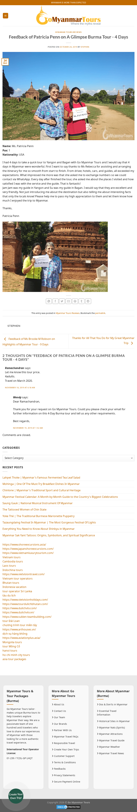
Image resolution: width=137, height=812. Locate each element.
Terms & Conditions (64, 762)
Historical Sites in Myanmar (114, 721)
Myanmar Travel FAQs (65, 736)
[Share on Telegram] (88, 301)
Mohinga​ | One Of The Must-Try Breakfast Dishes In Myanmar (41, 484)
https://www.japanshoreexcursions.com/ (28, 549)
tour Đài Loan (11, 621)
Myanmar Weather (109, 746)
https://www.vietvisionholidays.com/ (25, 599)
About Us (58, 704)
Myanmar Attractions (110, 733)
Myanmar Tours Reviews (68, 32)
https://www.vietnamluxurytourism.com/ (28, 553)
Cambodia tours (13, 561)
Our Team (59, 717)
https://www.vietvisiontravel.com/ (24, 574)
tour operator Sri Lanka (17, 591)
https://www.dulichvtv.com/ (20, 608)
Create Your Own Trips (66, 749)
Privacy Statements (64, 775)
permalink (100, 313)
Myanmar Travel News (111, 753)
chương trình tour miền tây (20, 625)
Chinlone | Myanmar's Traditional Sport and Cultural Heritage (42, 490)
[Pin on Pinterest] (75, 301)
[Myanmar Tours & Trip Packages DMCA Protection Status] (68, 806)
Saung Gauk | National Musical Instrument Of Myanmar (38, 503)
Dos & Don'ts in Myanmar (112, 704)
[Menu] (5, 15)
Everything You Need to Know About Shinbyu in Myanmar (39, 529)
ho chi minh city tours (16, 655)
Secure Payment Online (66, 781)
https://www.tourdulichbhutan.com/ (25, 604)
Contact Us (59, 711)
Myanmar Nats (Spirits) (111, 727)
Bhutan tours (11, 583)
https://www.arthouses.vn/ (19, 629)
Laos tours (9, 565)
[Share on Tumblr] (82, 301)
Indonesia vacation (14, 587)
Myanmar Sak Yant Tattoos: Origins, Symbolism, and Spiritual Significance (49, 535)
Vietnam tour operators (18, 578)
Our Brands (60, 723)
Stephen (85, 47)
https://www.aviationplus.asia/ (21, 638)
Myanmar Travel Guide (111, 740)
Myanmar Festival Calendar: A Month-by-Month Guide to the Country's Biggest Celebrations (60, 497)
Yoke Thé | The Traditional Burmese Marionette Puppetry (39, 516)
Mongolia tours (12, 642)
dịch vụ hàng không (15, 633)
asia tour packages (14, 659)
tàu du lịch (9, 595)
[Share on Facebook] (55, 301)
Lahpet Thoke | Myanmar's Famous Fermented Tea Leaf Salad (41, 477)
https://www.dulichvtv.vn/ (18, 612)
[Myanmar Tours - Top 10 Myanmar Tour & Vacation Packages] (68, 15)
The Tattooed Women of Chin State (24, 509)
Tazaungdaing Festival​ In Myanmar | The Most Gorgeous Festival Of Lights (49, 522)
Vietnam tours (12, 557)
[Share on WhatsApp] (49, 301)
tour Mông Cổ (11, 646)
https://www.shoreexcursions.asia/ (24, 544)
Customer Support (64, 756)
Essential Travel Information (106, 712)
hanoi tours (10, 650)
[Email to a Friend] (68, 301)
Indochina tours (13, 570)
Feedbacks (59, 768)
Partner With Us (62, 730)
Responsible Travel (64, 743)
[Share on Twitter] (62, 301)
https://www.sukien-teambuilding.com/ (27, 617)
